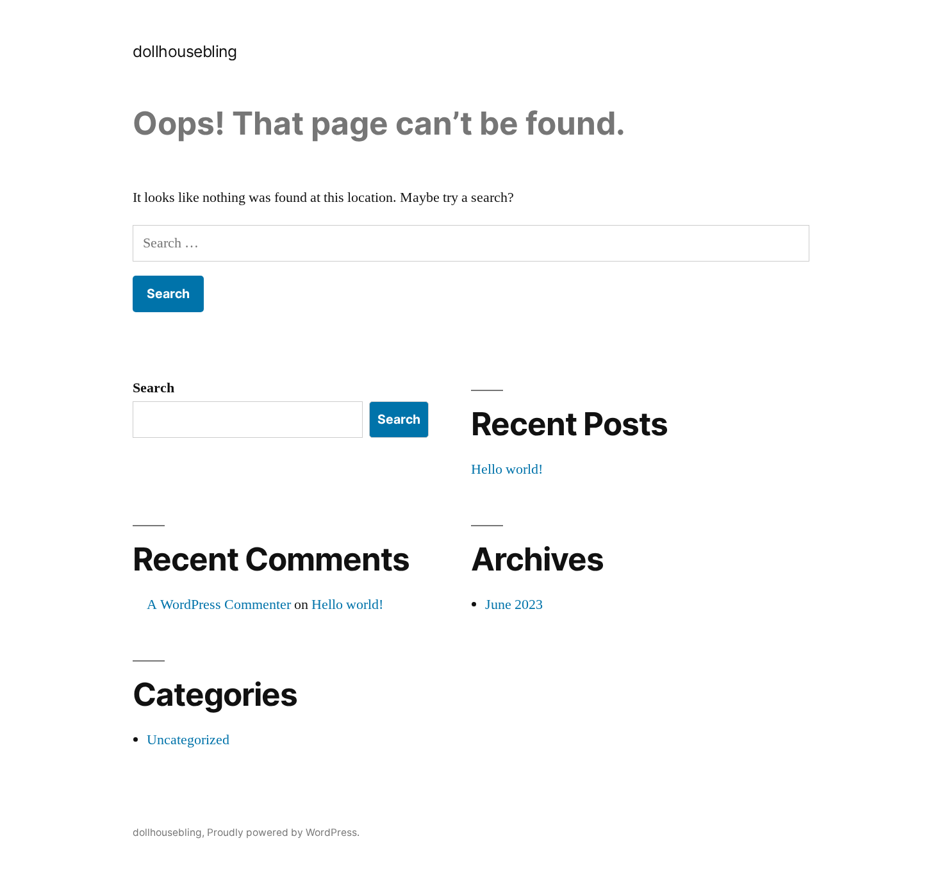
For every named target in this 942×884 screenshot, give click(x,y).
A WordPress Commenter (219, 604)
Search (153, 388)
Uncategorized (188, 740)
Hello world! (507, 469)
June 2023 (514, 604)
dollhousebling (184, 51)
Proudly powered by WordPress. (283, 832)
